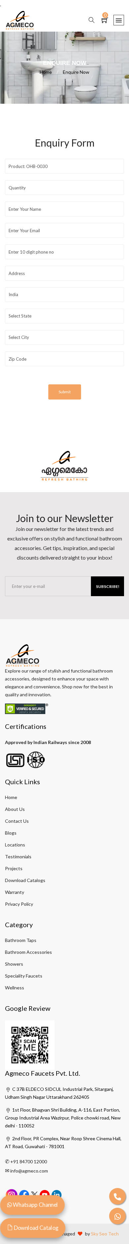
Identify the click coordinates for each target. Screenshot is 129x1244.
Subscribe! (107, 586)
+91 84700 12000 (28, 1161)
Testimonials (18, 856)
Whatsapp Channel (35, 1205)
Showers (14, 964)
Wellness (14, 987)
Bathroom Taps (20, 940)
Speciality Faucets (23, 976)
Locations (15, 844)
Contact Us (17, 821)
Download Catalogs (25, 880)
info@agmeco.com (29, 1171)
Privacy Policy (19, 904)
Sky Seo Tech (105, 1233)
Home (49, 72)
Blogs (11, 833)
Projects (13, 868)
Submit (65, 391)
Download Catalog (35, 1228)
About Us (15, 809)
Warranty (14, 892)
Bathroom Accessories (28, 952)
